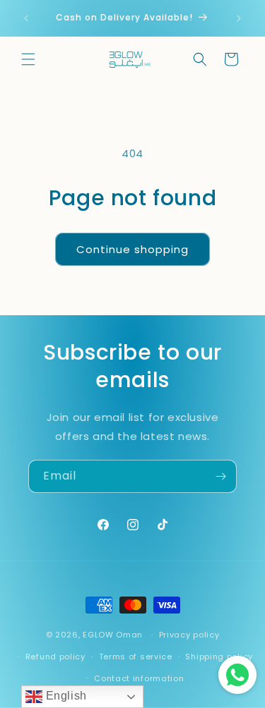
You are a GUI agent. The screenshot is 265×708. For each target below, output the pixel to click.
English (64, 696)
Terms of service (135, 656)
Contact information (139, 678)
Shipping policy (219, 656)
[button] (28, 59)
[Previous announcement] (26, 18)
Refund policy (55, 656)
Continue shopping (132, 249)
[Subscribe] (220, 476)
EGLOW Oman (113, 634)
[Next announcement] (238, 18)
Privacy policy (189, 634)
